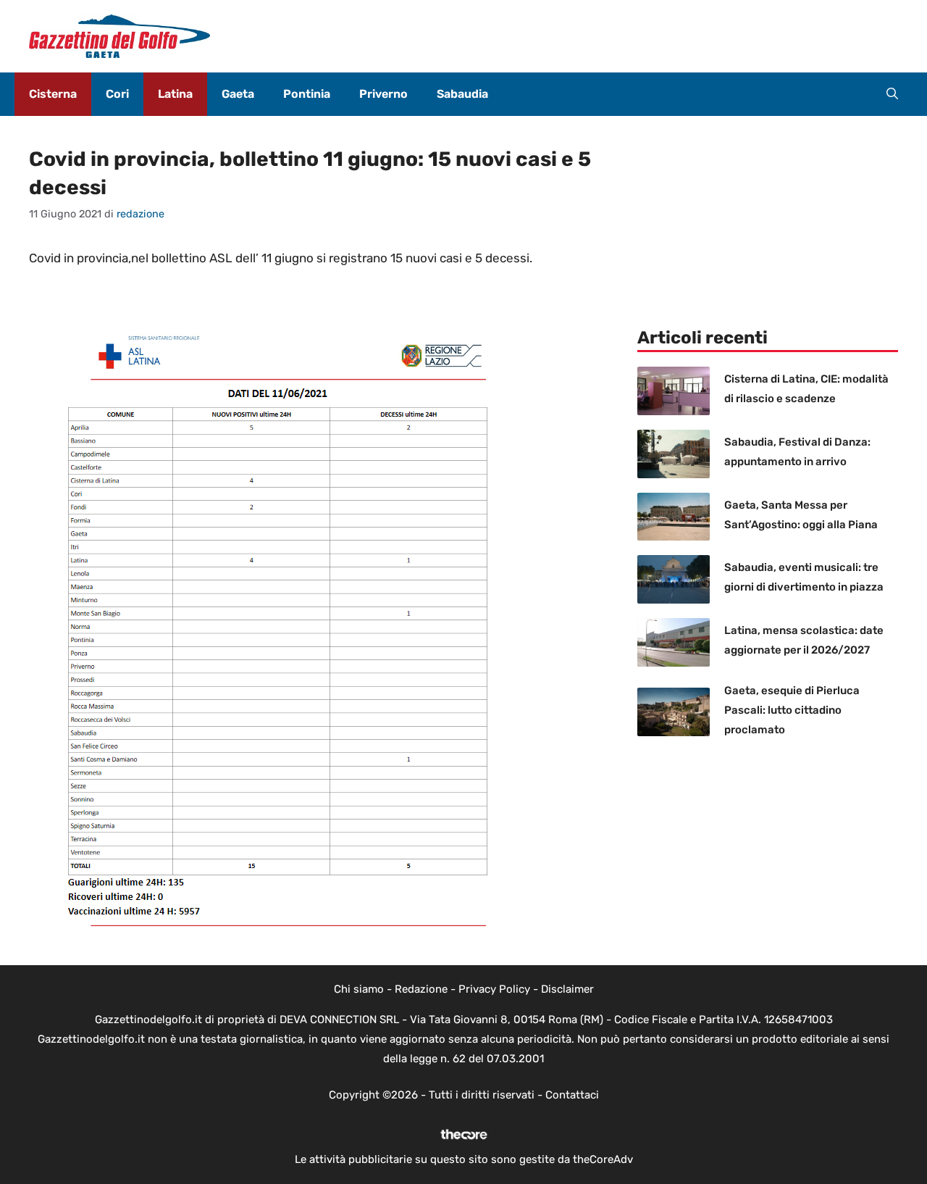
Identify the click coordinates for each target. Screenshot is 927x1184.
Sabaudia (462, 94)
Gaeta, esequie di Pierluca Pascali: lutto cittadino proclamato (792, 710)
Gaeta (238, 94)
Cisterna (53, 94)
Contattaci (572, 1094)
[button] (892, 94)
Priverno (383, 94)
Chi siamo (359, 989)
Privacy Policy (494, 989)
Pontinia (306, 94)
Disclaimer (567, 989)
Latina (175, 94)
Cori (117, 94)
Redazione (421, 989)
